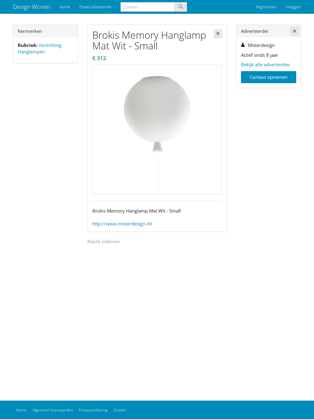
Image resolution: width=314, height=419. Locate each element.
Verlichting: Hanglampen (40, 48)
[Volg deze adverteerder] (295, 31)
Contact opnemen (268, 77)
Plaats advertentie (95, 7)
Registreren (266, 7)
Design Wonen (31, 7)
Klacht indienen (103, 241)
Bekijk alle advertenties (265, 64)
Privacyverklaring (93, 410)
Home (64, 7)
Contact (119, 410)
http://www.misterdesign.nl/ (122, 224)
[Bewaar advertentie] (218, 33)
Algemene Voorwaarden (53, 410)
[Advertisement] (45, 164)
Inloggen (293, 7)
